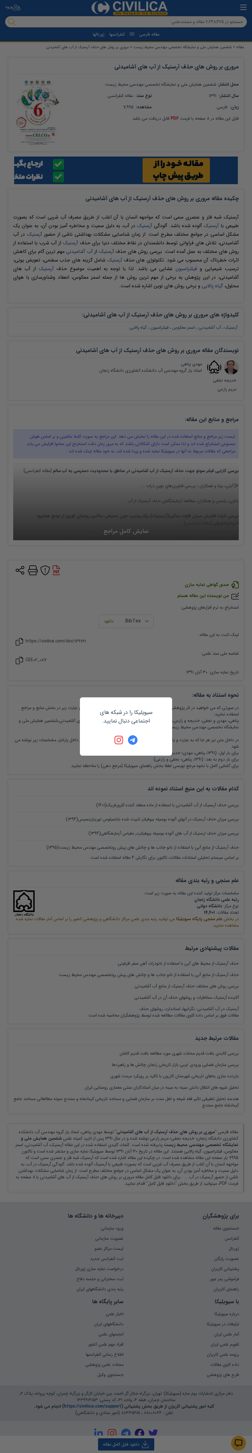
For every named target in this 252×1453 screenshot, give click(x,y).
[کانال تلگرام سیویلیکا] (133, 740)
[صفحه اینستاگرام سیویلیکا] (119, 740)
